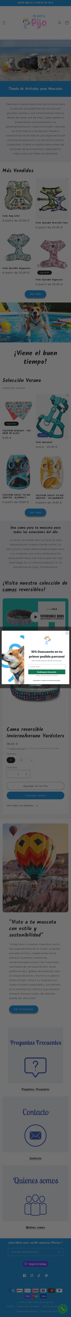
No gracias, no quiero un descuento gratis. (46, 680)
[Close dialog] (67, 632)
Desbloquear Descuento (46, 672)
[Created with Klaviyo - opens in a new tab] (35, 685)
